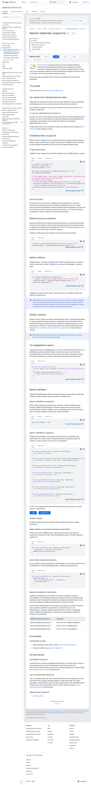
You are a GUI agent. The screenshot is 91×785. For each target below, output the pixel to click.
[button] (11, 48)
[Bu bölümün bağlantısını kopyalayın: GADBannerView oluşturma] (58, 136)
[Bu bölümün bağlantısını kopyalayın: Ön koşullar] (42, 86)
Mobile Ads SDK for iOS (11, 8)
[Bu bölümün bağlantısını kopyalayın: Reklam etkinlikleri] (48, 390)
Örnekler (34, 11)
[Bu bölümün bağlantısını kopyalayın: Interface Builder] (45, 199)
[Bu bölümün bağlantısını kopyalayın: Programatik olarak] (47, 150)
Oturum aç (86, 2)
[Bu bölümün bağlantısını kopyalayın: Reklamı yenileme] (48, 315)
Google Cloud (73, 742)
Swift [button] (32, 158)
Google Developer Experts (33, 734)
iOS (56, 57)
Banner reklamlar (42, 65)
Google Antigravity (74, 740)
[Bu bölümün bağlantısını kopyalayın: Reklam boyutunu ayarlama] (57, 219)
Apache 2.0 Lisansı (83, 711)
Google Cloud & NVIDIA (32, 740)
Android (46, 57)
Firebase (71, 734)
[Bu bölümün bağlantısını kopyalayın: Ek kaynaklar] (43, 636)
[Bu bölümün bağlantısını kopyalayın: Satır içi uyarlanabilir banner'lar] (56, 675)
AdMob (12, 2)
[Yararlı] (81, 29)
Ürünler (39, 28)
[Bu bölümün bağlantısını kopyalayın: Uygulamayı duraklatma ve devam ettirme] (58, 592)
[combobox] (58, 2)
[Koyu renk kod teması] (81, 161)
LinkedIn (50, 737)
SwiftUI (66, 645)
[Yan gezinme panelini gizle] (21, 782)
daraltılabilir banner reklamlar (41, 670)
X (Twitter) (51, 740)
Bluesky (50, 731)
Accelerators (29, 737)
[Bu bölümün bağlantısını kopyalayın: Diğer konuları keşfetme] (51, 692)
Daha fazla (33, 2)
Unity (64, 57)
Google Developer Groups (33, 731)
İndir (27, 11)
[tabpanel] (57, 177)
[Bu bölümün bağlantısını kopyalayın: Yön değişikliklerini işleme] (55, 345)
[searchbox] (12, 17)
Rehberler (5, 11)
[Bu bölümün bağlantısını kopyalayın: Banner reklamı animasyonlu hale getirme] (58, 560)
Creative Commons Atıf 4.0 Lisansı (57, 711)
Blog (49, 728)
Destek (42, 11)
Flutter (75, 57)
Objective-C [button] (49, 158)
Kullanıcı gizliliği (38, 696)
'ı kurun (53, 90)
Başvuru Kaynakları (16, 11)
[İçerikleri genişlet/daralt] (39, 38)
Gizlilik (33, 781)
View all (71, 748)
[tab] (33, 158)
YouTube (50, 742)
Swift (33, 513)
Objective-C (44, 513)
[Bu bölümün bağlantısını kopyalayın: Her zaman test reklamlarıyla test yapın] (68, 97)
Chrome (71, 731)
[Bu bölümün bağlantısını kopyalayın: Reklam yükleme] (47, 258)
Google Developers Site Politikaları (55, 712)
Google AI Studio (74, 737)
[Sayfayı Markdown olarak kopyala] (73, 33)
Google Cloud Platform (32, 768)
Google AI (28, 771)
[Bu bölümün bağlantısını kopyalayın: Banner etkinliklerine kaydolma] (56, 402)
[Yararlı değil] (84, 29)
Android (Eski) (37, 59)
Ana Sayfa (32, 28)
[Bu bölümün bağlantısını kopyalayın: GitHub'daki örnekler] (48, 641)
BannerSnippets (73, 424)
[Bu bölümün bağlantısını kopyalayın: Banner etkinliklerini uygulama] (55, 433)
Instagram (50, 734)
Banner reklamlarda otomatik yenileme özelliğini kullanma (53, 328)
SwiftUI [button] (39, 158)
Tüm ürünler (29, 774)
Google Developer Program (33, 728)
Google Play (72, 745)
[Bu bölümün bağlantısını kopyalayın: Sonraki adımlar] (46, 655)
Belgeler (24, 2)
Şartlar (28, 781)
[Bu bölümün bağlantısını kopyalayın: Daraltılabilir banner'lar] (49, 660)
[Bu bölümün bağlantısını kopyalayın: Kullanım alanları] (44, 519)
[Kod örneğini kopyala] (83, 161)
